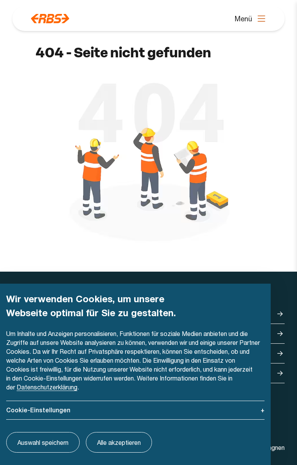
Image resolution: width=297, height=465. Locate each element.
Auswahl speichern (42, 442)
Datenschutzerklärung (47, 387)
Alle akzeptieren (119, 442)
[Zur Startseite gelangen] (50, 18)
